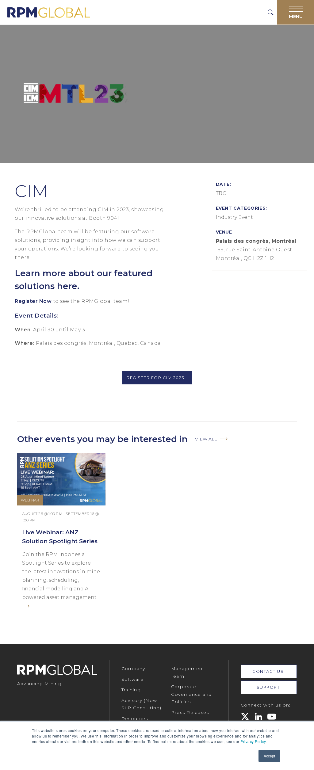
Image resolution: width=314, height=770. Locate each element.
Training (131, 689)
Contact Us (268, 671)
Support (269, 687)
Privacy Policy (253, 741)
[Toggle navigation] (295, 12)
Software (132, 679)
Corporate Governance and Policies (191, 694)
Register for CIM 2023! (157, 377)
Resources (134, 718)
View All (206, 439)
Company (133, 668)
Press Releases (190, 712)
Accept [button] (269, 755)
